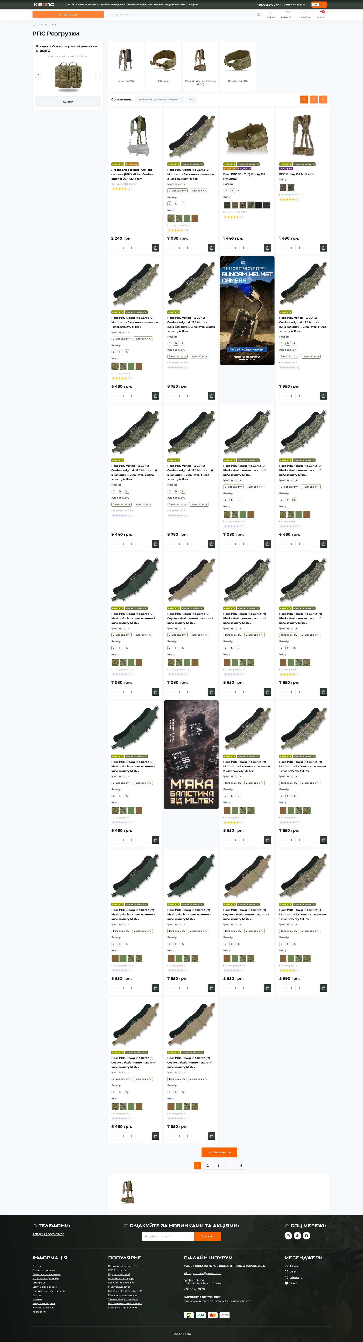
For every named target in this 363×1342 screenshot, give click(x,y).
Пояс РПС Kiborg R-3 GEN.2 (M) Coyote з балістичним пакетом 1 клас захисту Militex (189, 1062)
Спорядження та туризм (122, 1307)
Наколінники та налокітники (125, 1303)
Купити (68, 101)
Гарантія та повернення (112, 4)
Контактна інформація (140, 4)
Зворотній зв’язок (43, 1307)
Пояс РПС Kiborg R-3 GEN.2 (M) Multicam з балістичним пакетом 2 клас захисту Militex (246, 766)
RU (322, 4)
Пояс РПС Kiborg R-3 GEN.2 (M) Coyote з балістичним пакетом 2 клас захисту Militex (246, 914)
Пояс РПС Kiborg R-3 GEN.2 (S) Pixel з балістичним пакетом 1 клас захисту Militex (300, 470)
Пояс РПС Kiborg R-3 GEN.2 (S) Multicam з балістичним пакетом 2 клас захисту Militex (190, 174)
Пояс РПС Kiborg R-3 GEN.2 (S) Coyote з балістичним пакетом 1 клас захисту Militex (133, 1062)
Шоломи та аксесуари (121, 1278)
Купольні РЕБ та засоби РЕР (125, 1291)
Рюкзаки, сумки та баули (122, 1295)
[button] (38, 75)
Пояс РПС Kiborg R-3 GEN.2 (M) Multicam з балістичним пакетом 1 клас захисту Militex (302, 766)
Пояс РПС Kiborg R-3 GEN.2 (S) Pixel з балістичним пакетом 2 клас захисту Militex (244, 470)
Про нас (70, 4)
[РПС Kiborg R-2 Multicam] (303, 135)
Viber (293, 1271)
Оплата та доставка (87, 4)
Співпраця (192, 4)
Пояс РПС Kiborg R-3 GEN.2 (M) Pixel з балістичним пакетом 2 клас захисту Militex (244, 618)
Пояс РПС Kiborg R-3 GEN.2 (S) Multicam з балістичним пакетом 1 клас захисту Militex (134, 322)
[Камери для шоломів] (247, 310)
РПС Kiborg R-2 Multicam (296, 174)
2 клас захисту (177, 190)
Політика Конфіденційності (49, 1291)
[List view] (314, 99)
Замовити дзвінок (295, 4)
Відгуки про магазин (45, 1286)
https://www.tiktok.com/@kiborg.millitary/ (297, 1235)
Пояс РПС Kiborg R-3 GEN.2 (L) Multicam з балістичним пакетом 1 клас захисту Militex (302, 914)
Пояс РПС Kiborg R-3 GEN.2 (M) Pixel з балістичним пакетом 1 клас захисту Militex (300, 618)
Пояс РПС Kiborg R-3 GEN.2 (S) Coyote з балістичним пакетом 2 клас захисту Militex (190, 618)
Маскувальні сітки (119, 1286)
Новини (158, 4)
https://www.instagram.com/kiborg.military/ (288, 1235)
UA (316, 4)
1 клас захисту (199, 190)
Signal (293, 1283)
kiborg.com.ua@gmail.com (202, 1273)
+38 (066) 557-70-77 (48, 1234)
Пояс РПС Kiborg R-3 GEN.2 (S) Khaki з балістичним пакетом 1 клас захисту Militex (133, 766)
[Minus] (115, 248)
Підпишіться (207, 1236)
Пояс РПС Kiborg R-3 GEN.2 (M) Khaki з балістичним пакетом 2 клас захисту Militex (133, 914)
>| (240, 1165)
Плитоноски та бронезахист (124, 1266)
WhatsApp (296, 1277)
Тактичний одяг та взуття (123, 1299)
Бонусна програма (175, 4)
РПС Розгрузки (117, 1270)
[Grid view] (304, 99)
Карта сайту (40, 1311)
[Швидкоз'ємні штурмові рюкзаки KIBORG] (68, 78)
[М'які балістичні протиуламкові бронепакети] (191, 754)
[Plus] (131, 248)
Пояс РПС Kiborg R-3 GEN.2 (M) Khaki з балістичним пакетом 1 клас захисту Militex (189, 914)
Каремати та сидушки (121, 1282)
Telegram (295, 1266)
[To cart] (155, 248)
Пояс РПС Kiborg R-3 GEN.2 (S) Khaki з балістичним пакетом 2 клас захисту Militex (133, 618)
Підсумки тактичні (119, 1274)
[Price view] (323, 99)
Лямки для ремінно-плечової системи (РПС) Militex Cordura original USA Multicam (132, 174)
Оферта (37, 1295)
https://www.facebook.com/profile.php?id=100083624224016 (306, 1235)
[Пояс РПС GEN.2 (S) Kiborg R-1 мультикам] (247, 135)
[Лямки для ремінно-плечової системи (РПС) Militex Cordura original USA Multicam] (135, 135)
